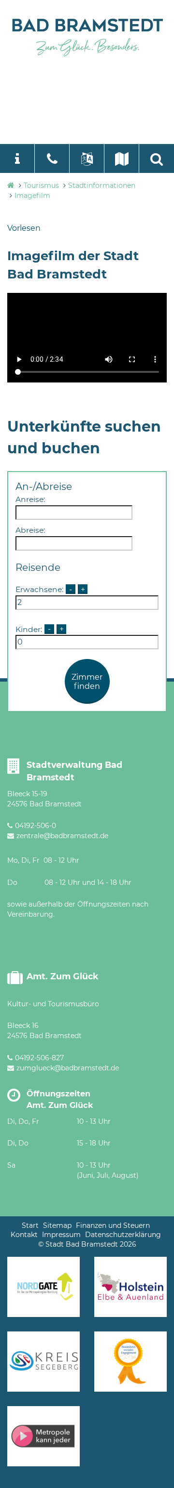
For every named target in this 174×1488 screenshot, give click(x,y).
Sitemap (57, 1225)
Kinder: (28, 628)
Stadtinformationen (101, 185)
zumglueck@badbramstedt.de (67, 1068)
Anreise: (30, 499)
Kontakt (24, 1234)
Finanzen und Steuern (113, 1225)
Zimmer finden (87, 681)
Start (30, 1225)
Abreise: (30, 530)
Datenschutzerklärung (123, 1234)
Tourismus (41, 185)
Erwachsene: (39, 589)
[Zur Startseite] (87, 35)
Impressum (61, 1234)
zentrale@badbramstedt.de (62, 835)
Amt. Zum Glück (63, 976)
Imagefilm (32, 195)
